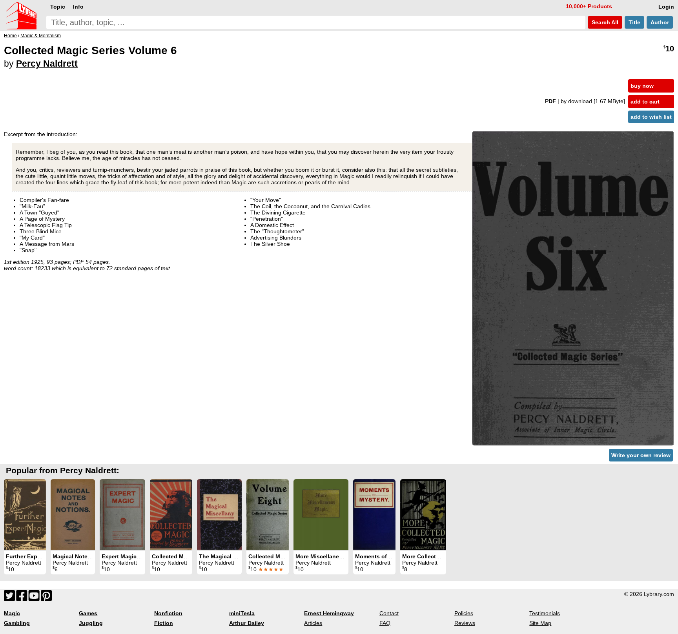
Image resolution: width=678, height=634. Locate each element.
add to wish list (651, 117)
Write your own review (641, 455)
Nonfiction (168, 613)
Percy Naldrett (47, 63)
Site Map (540, 623)
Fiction (163, 623)
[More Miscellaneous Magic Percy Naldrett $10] (320, 514)
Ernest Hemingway (329, 613)
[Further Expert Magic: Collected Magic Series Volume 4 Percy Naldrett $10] (25, 514)
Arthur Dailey (246, 623)
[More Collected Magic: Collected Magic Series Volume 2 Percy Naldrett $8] (423, 514)
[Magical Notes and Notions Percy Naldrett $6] (73, 514)
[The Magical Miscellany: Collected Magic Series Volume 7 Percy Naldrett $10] (219, 514)
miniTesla (242, 613)
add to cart (645, 101)
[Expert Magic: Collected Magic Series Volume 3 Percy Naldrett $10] (122, 514)
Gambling (17, 623)
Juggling (91, 623)
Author (660, 22)
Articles (313, 623)
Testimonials (544, 613)
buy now (642, 86)
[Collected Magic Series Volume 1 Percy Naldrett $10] (171, 514)
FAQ (384, 623)
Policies (463, 613)
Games (88, 613)
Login (666, 7)
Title (634, 22)
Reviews (464, 623)
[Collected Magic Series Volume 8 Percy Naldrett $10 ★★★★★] (267, 514)
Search (604, 22)
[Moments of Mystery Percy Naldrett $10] (374, 514)
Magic (12, 613)
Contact (389, 613)
